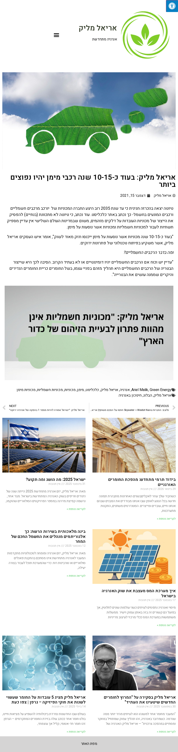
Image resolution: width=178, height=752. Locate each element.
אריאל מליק (98, 28)
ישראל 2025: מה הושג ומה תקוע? (56, 479)
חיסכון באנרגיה (130, 395)
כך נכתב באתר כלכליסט (111, 215)
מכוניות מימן (26, 390)
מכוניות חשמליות (50, 390)
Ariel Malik (139, 390)
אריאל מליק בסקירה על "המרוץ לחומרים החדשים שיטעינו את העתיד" (140, 700)
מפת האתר (89, 743)
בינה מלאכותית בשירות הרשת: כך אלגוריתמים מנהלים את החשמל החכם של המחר (48, 536)
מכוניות (70, 390)
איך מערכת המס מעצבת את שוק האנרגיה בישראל (139, 593)
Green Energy (160, 390)
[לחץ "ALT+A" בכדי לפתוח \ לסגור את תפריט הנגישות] (172, 6)
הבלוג (147, 395)
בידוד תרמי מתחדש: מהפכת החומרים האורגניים (142, 482)
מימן (80, 390)
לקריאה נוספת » (166, 519)
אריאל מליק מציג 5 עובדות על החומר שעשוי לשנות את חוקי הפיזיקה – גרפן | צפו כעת (46, 700)
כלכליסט (92, 390)
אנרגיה (125, 390)
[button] (56, 35)
